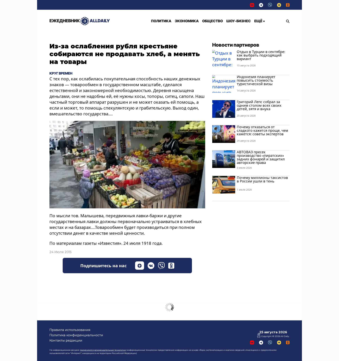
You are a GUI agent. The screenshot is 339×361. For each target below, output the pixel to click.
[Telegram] (261, 5)
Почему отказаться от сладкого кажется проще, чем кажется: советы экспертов (262, 130)
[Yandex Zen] (279, 5)
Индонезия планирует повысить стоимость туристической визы (256, 80)
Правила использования (69, 330)
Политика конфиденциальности (76, 335)
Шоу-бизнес (238, 21)
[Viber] (270, 5)
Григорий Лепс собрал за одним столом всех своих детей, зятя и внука (259, 105)
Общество (212, 21)
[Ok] (288, 5)
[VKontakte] (252, 5)
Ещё (258, 21)
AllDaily (79, 20)
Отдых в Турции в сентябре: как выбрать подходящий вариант (261, 55)
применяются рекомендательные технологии (103, 350)
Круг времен (60, 73)
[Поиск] (287, 21)
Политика (161, 21)
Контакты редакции (65, 340)
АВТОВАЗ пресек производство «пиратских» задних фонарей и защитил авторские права (261, 157)
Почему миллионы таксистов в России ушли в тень (262, 179)
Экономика (187, 21)
